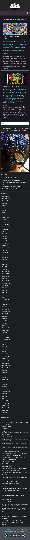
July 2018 (4, 316)
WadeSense (5, 518)
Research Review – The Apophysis (11, 180)
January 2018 (5, 330)
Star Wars (11, 98)
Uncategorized (5, 513)
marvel (4, 48)
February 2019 (5, 299)
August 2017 (5, 342)
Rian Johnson (6, 98)
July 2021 (4, 231)
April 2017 (4, 351)
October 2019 (5, 280)
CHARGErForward (7, 463)
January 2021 (5, 245)
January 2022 (5, 217)
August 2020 (5, 257)
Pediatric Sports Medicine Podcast (10, 490)
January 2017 (5, 358)
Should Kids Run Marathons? (9, 188)
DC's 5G (18, 44)
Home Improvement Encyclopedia (10, 483)
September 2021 (6, 226)
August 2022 (5, 201)
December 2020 (6, 248)
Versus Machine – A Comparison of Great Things (14, 516)
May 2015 (4, 398)
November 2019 (6, 278)
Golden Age (21, 46)
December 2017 (6, 332)
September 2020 (6, 255)
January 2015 (5, 405)
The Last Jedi (19, 99)
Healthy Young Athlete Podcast (10, 481)
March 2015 (5, 400)
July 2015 (4, 393)
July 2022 (4, 203)
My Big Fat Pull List (10, 48)
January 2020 (5, 273)
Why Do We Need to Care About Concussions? (14, 177)
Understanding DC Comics (17, 51)
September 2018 (6, 311)
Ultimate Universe (7, 51)
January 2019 (5, 302)
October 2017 (5, 337)
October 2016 (5, 363)
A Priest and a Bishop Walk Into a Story (11, 451)
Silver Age (23, 48)
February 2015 (5, 403)
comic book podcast (22, 43)
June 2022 (4, 205)
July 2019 (4, 288)
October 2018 (5, 309)
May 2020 (4, 264)
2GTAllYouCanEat (19, 41)
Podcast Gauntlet (6, 499)
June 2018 (4, 318)
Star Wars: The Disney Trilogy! (14, 86)
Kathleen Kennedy (7, 95)
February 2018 (5, 328)
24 (2, 420)
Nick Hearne (12, 102)
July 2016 (4, 370)
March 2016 (5, 379)
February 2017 (5, 356)
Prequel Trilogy (22, 96)
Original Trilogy (6, 96)
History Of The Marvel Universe (13, 47)
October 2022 (5, 196)
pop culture (17, 48)
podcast (11, 96)
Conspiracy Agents (7, 466)
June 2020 (4, 262)
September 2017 (6, 339)
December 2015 (6, 384)
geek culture (18, 92)
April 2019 (4, 295)
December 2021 (6, 219)
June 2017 (4, 346)
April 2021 (4, 238)
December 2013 (6, 412)
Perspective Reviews (7, 493)
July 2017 (4, 344)
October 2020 (5, 252)
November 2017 (6, 335)
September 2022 (6, 198)
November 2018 (6, 306)
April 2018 (4, 323)
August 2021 (5, 229)
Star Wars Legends (7, 50)
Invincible (23, 47)
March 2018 (5, 325)
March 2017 (5, 353)
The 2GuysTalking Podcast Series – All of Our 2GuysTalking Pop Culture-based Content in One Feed (14, 510)
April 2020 (4, 266)
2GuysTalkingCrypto (7, 436)
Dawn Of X (11, 44)
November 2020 (6, 250)
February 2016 (5, 382)
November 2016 (6, 360)
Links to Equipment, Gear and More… (11, 186)
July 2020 (4, 259)
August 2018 (5, 313)
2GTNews (4, 428)
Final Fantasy (9, 46)
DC (15, 44)
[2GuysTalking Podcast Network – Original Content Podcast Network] (15, 5)
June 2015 (4, 396)
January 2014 (5, 410)
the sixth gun (22, 50)
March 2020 (5, 269)
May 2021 (4, 236)
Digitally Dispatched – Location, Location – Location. (15, 472)
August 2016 (5, 368)
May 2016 (4, 375)
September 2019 (6, 283)
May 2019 (4, 292)
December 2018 (6, 304)
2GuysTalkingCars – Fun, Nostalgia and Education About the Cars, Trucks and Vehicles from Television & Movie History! (15, 432)
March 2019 (5, 297)
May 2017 (4, 349)
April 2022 (4, 210)
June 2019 (4, 290)
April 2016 (4, 377)
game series (15, 46)
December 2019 (6, 276)
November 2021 (6, 222)
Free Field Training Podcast (9, 475)
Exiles (4, 46)
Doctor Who (23, 44)
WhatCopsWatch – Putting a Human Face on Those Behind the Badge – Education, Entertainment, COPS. (15, 522)
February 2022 (5, 215)
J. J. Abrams (13, 93)
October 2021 (5, 224)
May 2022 (4, 208)
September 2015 (6, 391)
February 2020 (5, 271)
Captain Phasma (14, 91)
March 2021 (5, 240)
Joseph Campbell (20, 93)
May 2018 (4, 320)
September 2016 (6, 365)
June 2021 (4, 233)
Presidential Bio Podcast (8, 501)
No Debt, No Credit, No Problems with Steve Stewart (15, 488)
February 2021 (5, 243)
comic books (5, 44)
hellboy (4, 47)
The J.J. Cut (12, 99)
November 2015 (6, 386)
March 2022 (5, 212)
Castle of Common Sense (8, 461)
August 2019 (5, 285)
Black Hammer (14, 43)
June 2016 (4, 372)
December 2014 (6, 407)
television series (15, 50)
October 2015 (5, 389)
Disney (13, 92)
